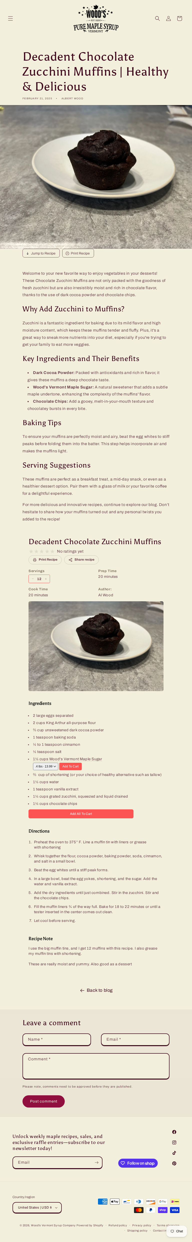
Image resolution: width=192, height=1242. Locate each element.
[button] (10, 18)
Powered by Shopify (90, 1225)
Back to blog (100, 990)
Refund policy (117, 1225)
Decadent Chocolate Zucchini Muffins (95, 541)
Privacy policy (142, 1225)
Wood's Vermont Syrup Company (53, 1225)
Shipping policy (137, 1230)
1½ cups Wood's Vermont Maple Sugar (67, 759)
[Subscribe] (96, 1162)
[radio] (31, 551)
